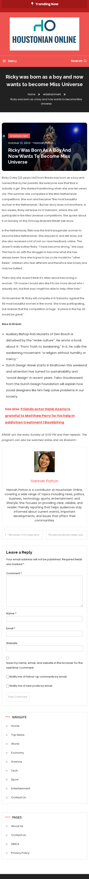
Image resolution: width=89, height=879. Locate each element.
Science (16, 762)
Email (10, 628)
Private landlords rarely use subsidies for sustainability (67, 535)
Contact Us (18, 797)
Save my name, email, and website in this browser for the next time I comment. (44, 665)
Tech (14, 771)
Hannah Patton (44, 143)
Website (11, 643)
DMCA (15, 844)
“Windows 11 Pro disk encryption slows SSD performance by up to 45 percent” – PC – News (25, 535)
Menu (12, 61)
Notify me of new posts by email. (31, 686)
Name (11, 613)
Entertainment (20, 788)
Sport (14, 779)
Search (76, 61)
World (15, 744)
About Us (17, 826)
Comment (14, 573)
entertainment (19, 136)
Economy (17, 753)
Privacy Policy (20, 853)
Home (15, 726)
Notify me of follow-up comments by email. (38, 677)
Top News (17, 735)
